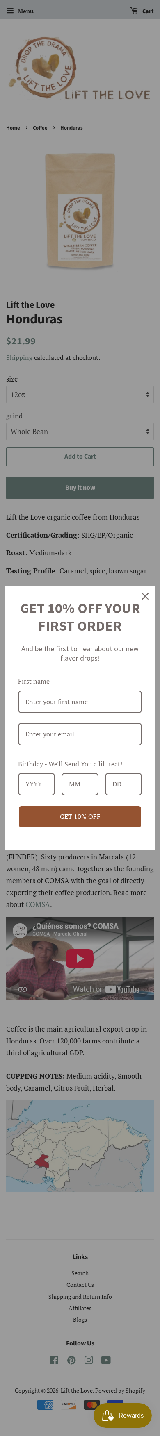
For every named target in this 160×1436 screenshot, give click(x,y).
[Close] (145, 596)
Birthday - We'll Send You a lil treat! (70, 763)
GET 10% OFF (80, 816)
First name (34, 681)
